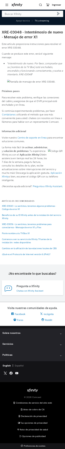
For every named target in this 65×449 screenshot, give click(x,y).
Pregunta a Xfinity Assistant (47, 186)
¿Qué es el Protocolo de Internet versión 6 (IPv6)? (26, 254)
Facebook (20, 314)
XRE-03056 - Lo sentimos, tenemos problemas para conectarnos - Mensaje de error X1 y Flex (26, 226)
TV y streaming (42, 20)
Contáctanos (9, 114)
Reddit (48, 319)
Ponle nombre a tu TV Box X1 (16, 233)
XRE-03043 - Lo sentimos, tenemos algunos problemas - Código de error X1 (29, 207)
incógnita (49, 314)
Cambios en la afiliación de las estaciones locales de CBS (29, 248)
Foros (20, 319)
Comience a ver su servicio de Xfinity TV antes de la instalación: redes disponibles (27, 241)
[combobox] (32, 14)
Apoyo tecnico (23, 20)
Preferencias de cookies (34, 446)
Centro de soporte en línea (32, 137)
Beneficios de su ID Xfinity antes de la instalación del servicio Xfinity (31, 217)
